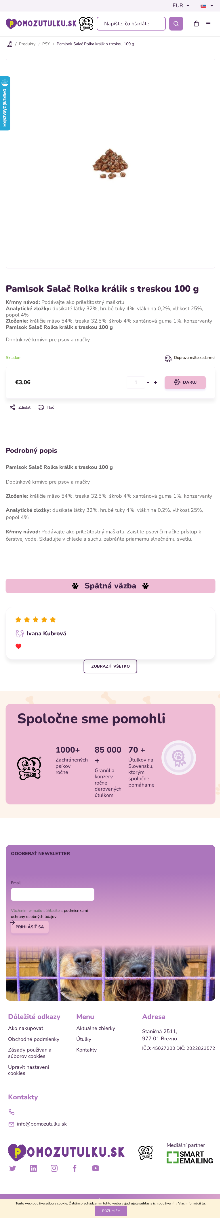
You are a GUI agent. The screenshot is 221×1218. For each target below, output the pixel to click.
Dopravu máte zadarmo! (194, 357)
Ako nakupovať (25, 1028)
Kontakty (86, 1050)
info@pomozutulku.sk (42, 1123)
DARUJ (190, 382)
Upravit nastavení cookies (28, 1070)
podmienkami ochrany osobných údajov (49, 913)
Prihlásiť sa (30, 927)
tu (203, 1203)
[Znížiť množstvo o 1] (148, 382)
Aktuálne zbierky (95, 1028)
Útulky (83, 1039)
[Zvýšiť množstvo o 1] (155, 382)
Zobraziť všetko (110, 666)
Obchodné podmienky (33, 1039)
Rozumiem (111, 1210)
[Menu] (209, 23)
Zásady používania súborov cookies (30, 1053)
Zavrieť (110, 415)
